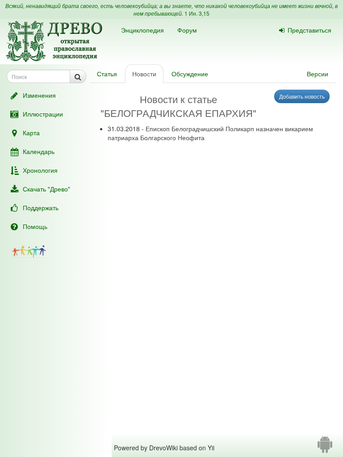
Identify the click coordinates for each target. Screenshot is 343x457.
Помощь (35, 226)
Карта (31, 132)
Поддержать (41, 207)
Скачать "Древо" (46, 188)
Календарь (38, 151)
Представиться (309, 29)
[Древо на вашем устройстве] (325, 447)
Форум (187, 29)
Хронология (40, 170)
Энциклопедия (142, 29)
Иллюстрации (43, 113)
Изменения (39, 95)
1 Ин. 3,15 (196, 13)
